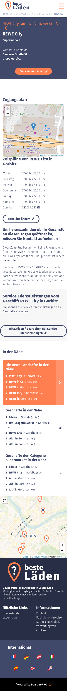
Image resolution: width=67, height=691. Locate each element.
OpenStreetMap (56, 155)
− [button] (7, 114)
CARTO (62, 556)
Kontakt (41, 613)
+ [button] (7, 108)
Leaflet (43, 155)
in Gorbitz (22, 376)
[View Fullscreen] (5, 500)
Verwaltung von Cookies (46, 628)
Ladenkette (10, 617)
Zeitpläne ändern (19, 219)
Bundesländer (12, 613)
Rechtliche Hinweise (49, 617)
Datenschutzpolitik (48, 621)
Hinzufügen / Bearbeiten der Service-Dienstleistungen (33, 331)
